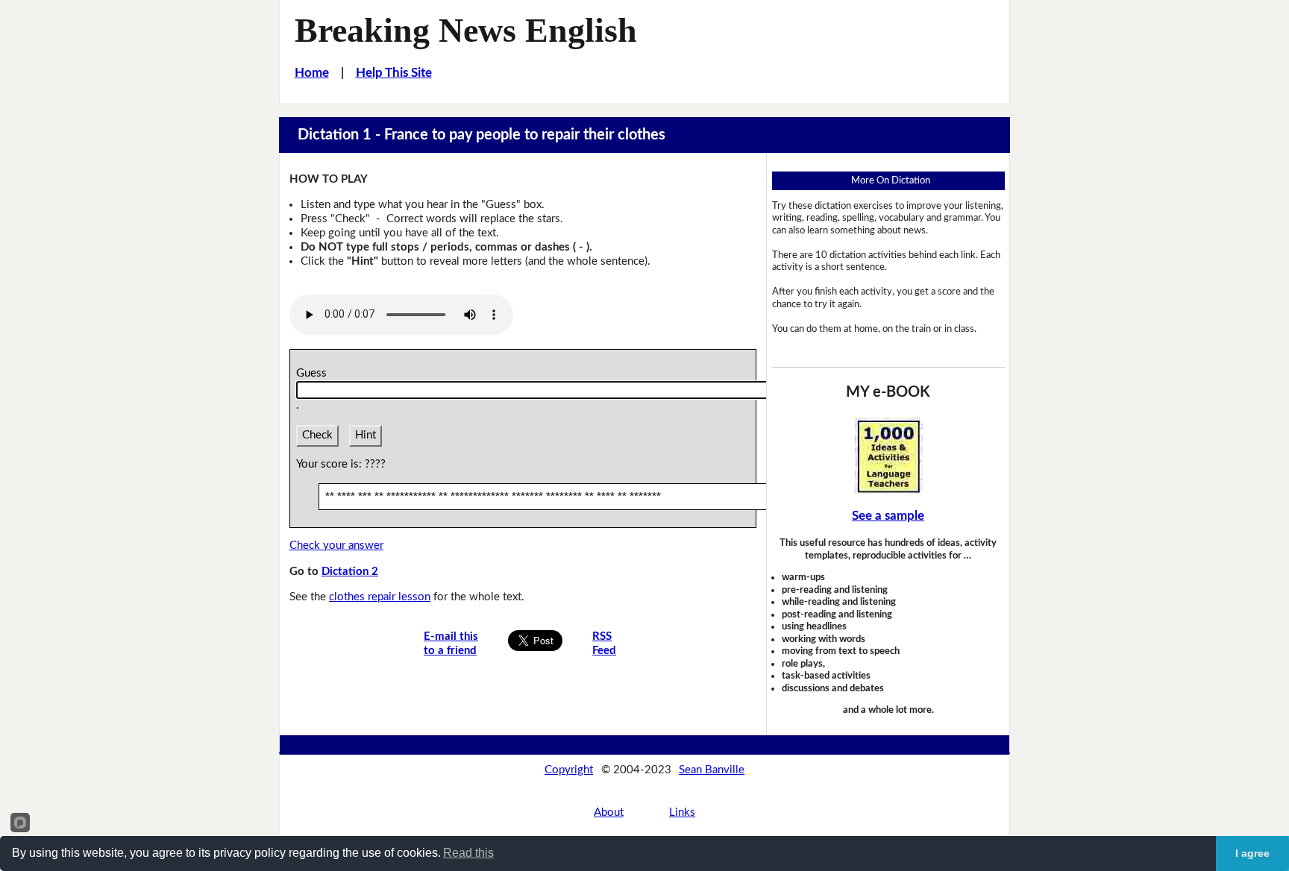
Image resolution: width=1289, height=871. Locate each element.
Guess (314, 373)
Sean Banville (711, 770)
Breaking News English (466, 30)
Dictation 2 (350, 571)
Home (312, 72)
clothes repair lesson (379, 597)
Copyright (569, 770)
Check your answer (336, 545)
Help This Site (394, 72)
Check (317, 435)
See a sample (888, 515)
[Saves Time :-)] (888, 455)
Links (682, 812)
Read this (468, 852)
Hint (365, 435)
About (609, 812)
